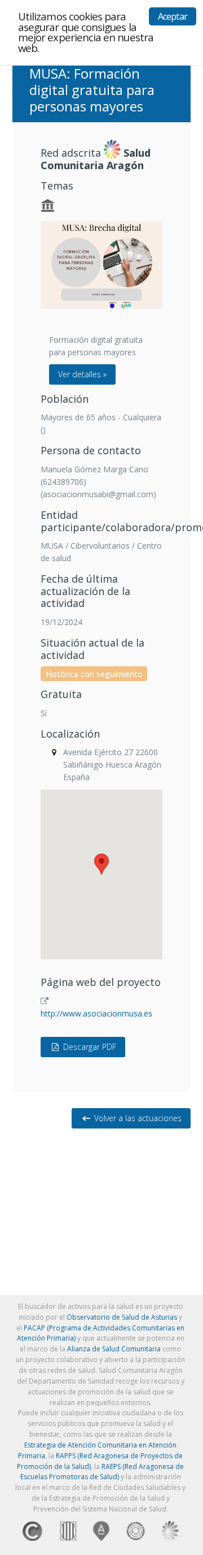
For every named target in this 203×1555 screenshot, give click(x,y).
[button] (101, 864)
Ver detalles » (82, 374)
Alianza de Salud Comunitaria (114, 1349)
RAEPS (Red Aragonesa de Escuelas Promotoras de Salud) (102, 1472)
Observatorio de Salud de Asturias (122, 1317)
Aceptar (172, 16)
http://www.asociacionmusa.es (96, 1013)
